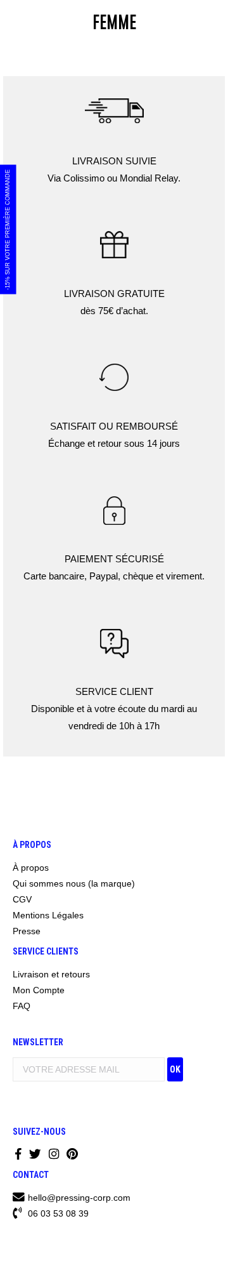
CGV (22, 899)
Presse (27, 931)
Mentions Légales (48, 915)
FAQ (21, 1006)
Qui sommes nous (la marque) (74, 883)
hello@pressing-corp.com (79, 1198)
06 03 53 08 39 (57, 1213)
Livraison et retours (51, 974)
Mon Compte (39, 990)
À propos (31, 867)
